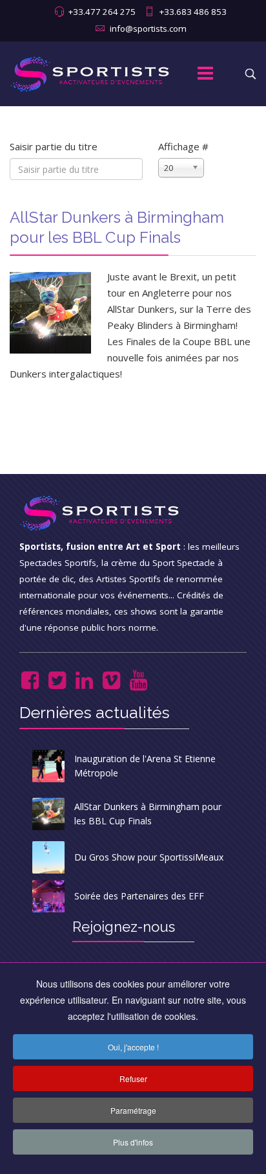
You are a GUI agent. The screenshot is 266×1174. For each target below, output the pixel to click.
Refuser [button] (133, 1078)
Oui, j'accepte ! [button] (133, 1046)
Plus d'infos (133, 1141)
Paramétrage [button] (133, 1110)
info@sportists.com (148, 28)
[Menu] (205, 73)
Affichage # (183, 146)
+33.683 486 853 (193, 11)
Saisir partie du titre (55, 146)
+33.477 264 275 (102, 11)
